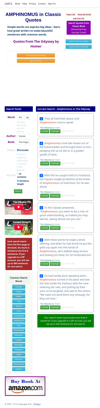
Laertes (19, 369)
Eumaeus (19, 349)
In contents (21, 175)
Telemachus (19, 330)
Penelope (19, 345)
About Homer (36, 61)
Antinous (19, 335)
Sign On (52, 3)
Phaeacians (19, 320)
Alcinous (19, 359)
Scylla (18, 291)
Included (23, 150)
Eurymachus (18, 364)
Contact (42, 3)
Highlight (55, 131)
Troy (19, 301)
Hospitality (18, 315)
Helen (18, 354)
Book (17, 3)
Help (24, 3)
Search (18, 191)
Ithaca (18, 306)
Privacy (32, 3)
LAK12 (8, 3)
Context (44, 131)
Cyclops (18, 286)
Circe (19, 311)
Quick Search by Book (78, 47)
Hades (18, 296)
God (19, 325)
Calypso (18, 340)
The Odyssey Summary (36, 55)
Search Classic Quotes (78, 41)
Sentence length (23, 182)
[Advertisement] (50, 87)
